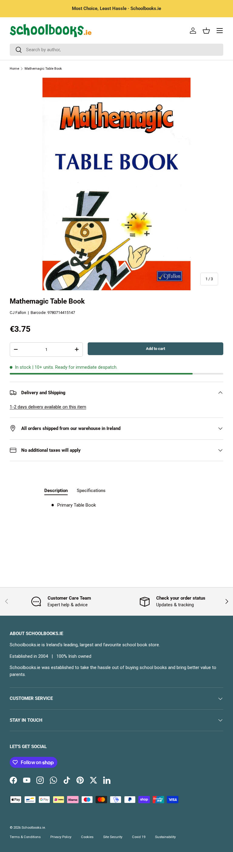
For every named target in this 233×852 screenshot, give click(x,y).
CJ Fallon (18, 312)
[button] (206, 30)
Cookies (87, 837)
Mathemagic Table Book (43, 68)
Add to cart (155, 348)
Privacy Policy (60, 837)
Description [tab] (56, 490)
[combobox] (116, 50)
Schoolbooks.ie (33, 828)
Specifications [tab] (91, 490)
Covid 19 (138, 837)
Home (14, 68)
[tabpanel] (116, 505)
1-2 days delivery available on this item (48, 407)
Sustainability (165, 837)
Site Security (112, 837)
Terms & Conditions (25, 837)
